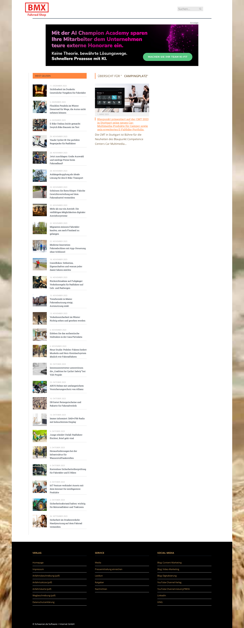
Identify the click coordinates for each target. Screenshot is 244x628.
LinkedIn (161, 595)
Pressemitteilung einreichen (108, 569)
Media (98, 562)
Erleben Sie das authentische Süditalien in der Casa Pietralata (66, 335)
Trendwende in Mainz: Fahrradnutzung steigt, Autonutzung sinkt (61, 302)
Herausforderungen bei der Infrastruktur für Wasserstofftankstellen (63, 454)
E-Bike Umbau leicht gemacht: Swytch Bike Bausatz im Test (65, 125)
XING (160, 602)
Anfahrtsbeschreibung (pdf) (46, 575)
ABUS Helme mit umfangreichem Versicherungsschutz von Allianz (67, 387)
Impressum (38, 569)
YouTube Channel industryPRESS (173, 588)
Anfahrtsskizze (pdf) (42, 582)
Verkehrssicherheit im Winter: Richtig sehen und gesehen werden (67, 319)
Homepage (38, 562)
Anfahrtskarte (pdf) (42, 588)
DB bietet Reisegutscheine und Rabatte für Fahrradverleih (65, 404)
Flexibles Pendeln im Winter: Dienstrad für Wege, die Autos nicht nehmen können (68, 109)
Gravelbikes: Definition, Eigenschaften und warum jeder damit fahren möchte (66, 266)
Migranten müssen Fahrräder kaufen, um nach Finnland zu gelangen (64, 230)
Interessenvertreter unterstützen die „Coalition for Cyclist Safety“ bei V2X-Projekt (67, 371)
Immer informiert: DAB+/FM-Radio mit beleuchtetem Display (67, 420)
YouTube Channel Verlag (169, 582)
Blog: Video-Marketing (168, 569)
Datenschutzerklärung (43, 602)
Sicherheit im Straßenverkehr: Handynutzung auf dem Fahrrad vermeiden (66, 523)
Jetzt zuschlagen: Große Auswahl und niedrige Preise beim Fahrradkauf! (67, 160)
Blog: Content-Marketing (169, 562)
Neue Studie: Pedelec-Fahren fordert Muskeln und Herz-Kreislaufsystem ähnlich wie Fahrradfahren (68, 353)
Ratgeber (99, 582)
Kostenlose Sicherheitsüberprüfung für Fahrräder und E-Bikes (68, 471)
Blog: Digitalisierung (167, 575)
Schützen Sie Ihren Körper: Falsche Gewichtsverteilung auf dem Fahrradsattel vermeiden (67, 194)
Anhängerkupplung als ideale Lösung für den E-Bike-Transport (66, 176)
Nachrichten (101, 588)
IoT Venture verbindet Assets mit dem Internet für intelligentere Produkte (66, 489)
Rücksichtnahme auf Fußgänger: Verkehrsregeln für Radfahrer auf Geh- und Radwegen (66, 284)
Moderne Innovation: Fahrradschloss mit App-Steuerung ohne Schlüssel (68, 248)
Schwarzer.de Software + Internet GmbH (55, 624)
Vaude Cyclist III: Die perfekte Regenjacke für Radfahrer (65, 141)
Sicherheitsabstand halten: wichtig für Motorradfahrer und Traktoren (67, 505)
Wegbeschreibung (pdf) (44, 595)
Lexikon (99, 575)
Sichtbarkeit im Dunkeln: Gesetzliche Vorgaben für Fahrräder (68, 91)
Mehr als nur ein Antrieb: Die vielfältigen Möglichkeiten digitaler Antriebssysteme (67, 212)
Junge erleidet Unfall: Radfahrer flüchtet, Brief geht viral (66, 436)
